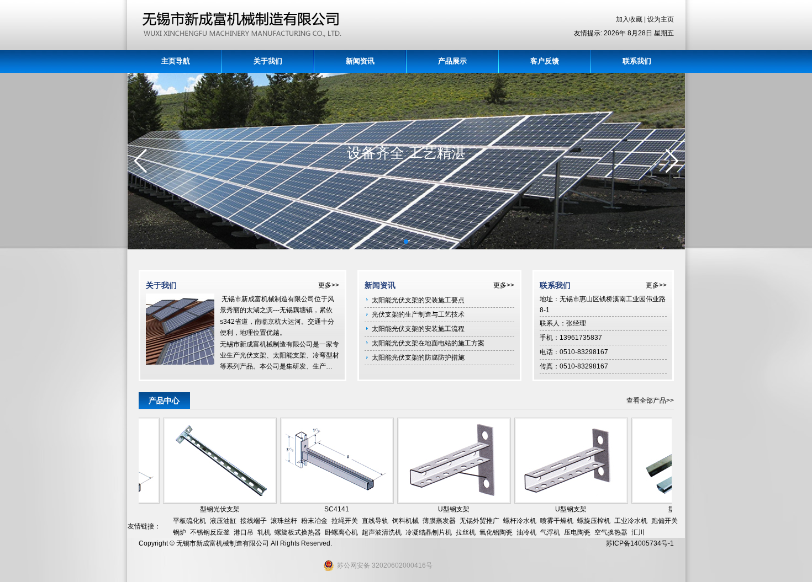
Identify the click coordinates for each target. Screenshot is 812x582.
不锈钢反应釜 (210, 532)
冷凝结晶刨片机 (428, 532)
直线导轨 (375, 521)
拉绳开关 (344, 521)
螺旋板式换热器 (298, 532)
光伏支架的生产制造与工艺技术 (418, 314)
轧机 (264, 532)
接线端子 (253, 521)
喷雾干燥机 (556, 521)
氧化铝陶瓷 (496, 532)
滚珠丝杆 (284, 521)
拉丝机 (466, 532)
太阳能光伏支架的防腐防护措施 (418, 357)
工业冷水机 (630, 521)
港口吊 (244, 532)
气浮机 (550, 532)
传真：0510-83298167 (574, 366)
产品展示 (452, 61)
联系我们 (637, 61)
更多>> (328, 285)
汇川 (638, 532)
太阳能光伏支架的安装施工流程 (418, 329)
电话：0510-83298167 (574, 352)
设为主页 (660, 19)
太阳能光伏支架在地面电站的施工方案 (428, 343)
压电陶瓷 (577, 532)
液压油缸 (223, 521)
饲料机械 (405, 521)
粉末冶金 (314, 521)
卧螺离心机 (341, 532)
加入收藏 (630, 19)
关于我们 (268, 61)
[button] (388, 242)
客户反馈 (544, 61)
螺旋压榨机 (593, 521)
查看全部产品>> (650, 400)
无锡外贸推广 (479, 521)
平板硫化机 (189, 521)
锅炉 (179, 532)
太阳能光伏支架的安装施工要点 (418, 300)
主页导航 (175, 61)
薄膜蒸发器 (439, 521)
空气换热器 (611, 532)
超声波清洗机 (382, 532)
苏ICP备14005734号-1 (640, 543)
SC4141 (326, 509)
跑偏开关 (664, 521)
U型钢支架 (444, 509)
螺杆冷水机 (519, 521)
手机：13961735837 (571, 337)
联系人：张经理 (563, 323)
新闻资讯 (360, 61)
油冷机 (526, 532)
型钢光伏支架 (210, 509)
